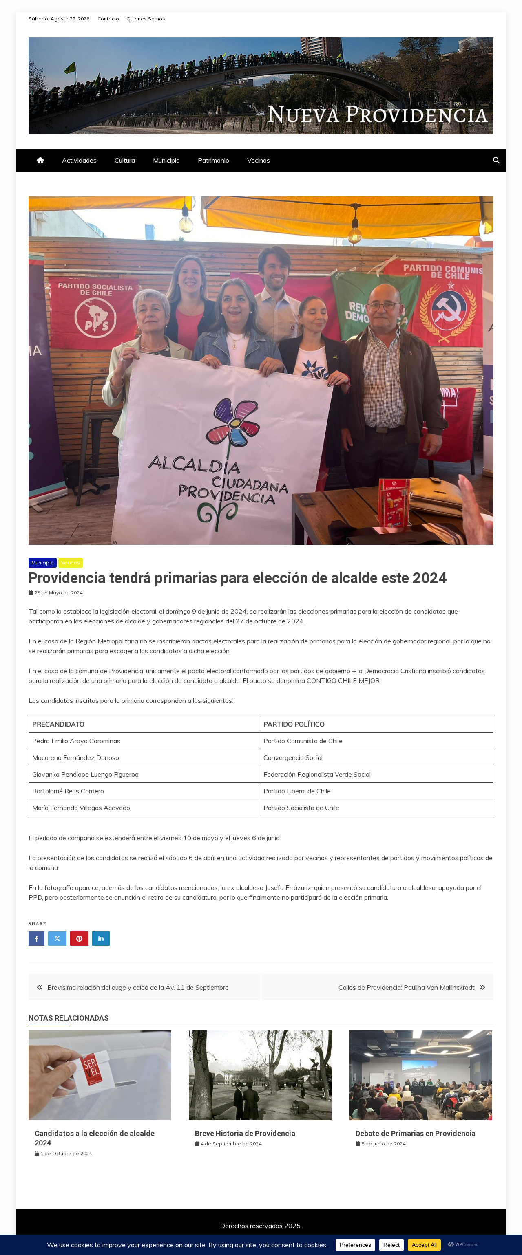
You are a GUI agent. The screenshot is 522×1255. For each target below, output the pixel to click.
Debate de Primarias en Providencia (416, 1133)
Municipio (166, 160)
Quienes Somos (145, 18)
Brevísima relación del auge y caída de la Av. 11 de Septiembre (138, 987)
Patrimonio (213, 160)
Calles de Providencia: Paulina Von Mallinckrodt (406, 987)
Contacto (108, 18)
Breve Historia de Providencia (245, 1133)
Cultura (125, 160)
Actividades (79, 160)
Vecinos (258, 160)
